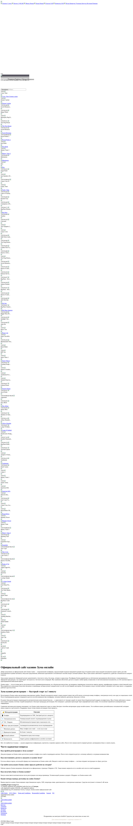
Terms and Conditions (24, 793)
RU (53, 793)
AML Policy (4, 793)
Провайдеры (4, 89)
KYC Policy (12, 793)
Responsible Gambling (38, 793)
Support (48, 793)
